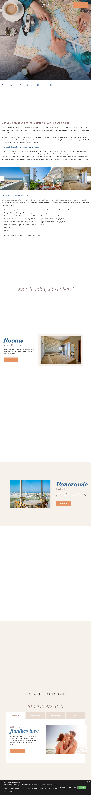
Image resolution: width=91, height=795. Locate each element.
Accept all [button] (82, 787)
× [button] (89, 781)
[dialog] (45, 787)
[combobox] (87, 781)
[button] (31, 793)
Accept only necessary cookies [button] (68, 787)
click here (12, 791)
